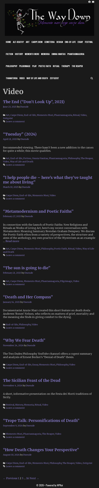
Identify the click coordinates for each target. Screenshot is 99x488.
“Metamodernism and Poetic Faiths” (38, 211)
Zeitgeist (54, 78)
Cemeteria (49, 41)
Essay (80, 41)
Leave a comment (15, 121)
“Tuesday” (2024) (20, 134)
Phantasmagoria (75, 54)
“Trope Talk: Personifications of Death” (41, 420)
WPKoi (60, 485)
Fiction (9, 54)
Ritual (56, 66)
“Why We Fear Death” (24, 340)
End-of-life (70, 41)
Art (28, 41)
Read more (12, 241)
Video (22, 78)
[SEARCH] (91, 78)
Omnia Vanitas (58, 54)
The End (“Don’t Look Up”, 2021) (34, 101)
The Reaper (77, 66)
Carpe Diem (37, 41)
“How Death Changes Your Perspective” (41, 449)
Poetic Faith (45, 66)
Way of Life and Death (37, 78)
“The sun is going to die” (26, 268)
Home (8, 41)
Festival (89, 41)
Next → (34, 478)
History (19, 54)
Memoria (45, 54)
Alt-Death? (18, 41)
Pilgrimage (24, 66)
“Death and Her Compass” (28, 297)
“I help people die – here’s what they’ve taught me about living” (47, 180)
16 (27, 478)
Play (34, 66)
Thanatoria (12, 78)
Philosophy (11, 66)
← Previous (10, 478)
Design (60, 41)
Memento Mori (32, 54)
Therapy (65, 66)
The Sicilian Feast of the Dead (31, 380)
